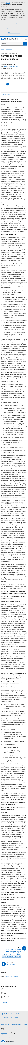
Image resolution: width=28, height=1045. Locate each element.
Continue (4, 1002)
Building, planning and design (11, 66)
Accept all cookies (14, 23)
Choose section (6, 94)
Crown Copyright (5, 1024)
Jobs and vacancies (16, 1024)
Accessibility (4, 1021)
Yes (5, 989)
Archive (11, 1021)
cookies (8, 3)
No (5, 993)
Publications (9, 49)
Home (2, 49)
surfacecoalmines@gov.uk (12, 976)
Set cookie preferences (14, 33)
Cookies (23, 1021)
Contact (17, 1021)
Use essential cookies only (14, 28)
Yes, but (6, 997)
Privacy (25, 1024)
